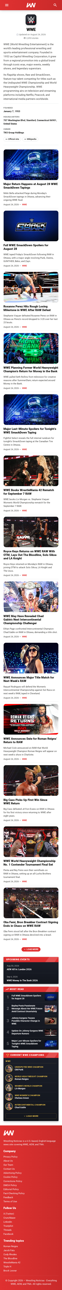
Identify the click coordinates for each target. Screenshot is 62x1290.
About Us (8, 1160)
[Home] (8, 1133)
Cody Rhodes (10, 1254)
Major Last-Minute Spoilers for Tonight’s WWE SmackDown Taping (29, 430)
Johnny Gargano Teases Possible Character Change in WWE (26, 1021)
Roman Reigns (10, 1246)
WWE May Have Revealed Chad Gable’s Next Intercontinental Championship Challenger (23, 619)
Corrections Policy (12, 1181)
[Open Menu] (6, 5)
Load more (32, 949)
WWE (24, 204)
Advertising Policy (12, 1173)
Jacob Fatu (9, 1250)
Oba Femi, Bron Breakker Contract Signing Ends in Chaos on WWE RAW (30, 924)
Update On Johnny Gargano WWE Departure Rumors (27, 1032)
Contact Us (9, 1169)
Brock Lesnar (10, 1270)
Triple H (7, 1266)
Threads (7, 1230)
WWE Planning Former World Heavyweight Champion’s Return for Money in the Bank (30, 369)
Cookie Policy (10, 1177)
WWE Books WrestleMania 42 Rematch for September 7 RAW (28, 491)
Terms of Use (10, 1201)
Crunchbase (9, 1217)
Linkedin (7, 1222)
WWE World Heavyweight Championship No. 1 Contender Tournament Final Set (29, 862)
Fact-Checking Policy (14, 1193)
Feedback (8, 1197)
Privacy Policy (10, 1156)
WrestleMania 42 (11, 1262)
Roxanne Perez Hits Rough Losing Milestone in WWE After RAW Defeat (27, 308)
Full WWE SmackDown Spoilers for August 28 (26, 997)
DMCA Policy (10, 1185)
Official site (13, 139)
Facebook (8, 1234)
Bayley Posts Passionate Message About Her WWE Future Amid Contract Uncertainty (27, 1008)
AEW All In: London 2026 (19, 969)
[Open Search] (55, 5)
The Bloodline (10, 1258)
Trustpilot (8, 1226)
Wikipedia (31, 139)
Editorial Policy (11, 1189)
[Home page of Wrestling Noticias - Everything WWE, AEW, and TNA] (31, 5)
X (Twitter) (8, 1213)
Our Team (8, 1165)
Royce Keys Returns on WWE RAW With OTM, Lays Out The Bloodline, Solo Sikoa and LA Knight (29, 555)
